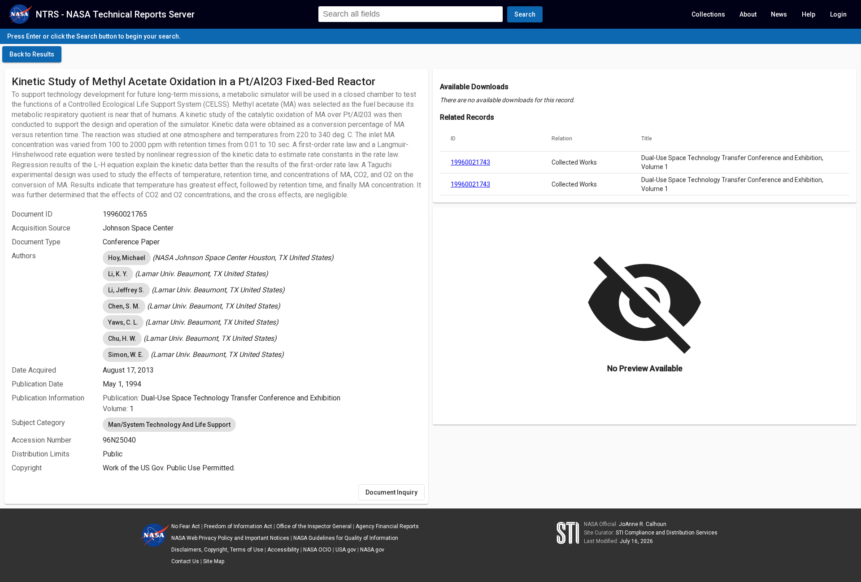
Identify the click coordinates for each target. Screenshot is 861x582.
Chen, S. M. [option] (124, 306)
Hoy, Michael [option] (126, 257)
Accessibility (283, 550)
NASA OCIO (317, 550)
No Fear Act (185, 526)
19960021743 (470, 162)
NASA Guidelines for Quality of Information (345, 538)
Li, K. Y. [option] (118, 274)
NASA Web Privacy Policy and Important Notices (230, 538)
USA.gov (345, 550)
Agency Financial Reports (387, 526)
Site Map (213, 561)
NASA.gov (372, 550)
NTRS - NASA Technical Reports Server (115, 14)
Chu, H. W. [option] (122, 338)
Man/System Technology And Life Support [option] (169, 424)
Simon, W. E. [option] (126, 354)
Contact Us (185, 561)
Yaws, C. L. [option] (123, 322)
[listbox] (262, 258)
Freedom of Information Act (238, 526)
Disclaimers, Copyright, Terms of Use (217, 550)
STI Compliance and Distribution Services (667, 533)
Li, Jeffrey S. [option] (126, 290)
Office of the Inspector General (314, 526)
